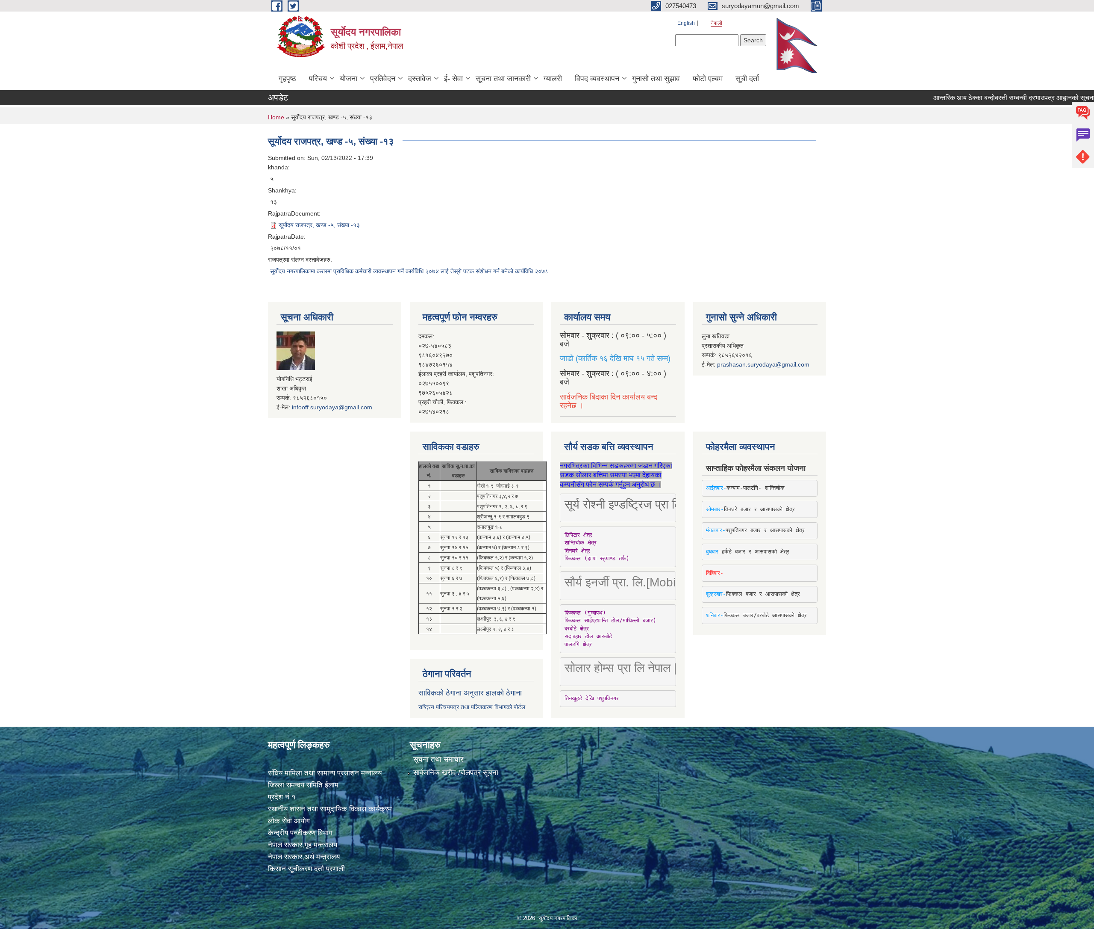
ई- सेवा (453, 78)
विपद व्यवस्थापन (597, 78)
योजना (348, 78)
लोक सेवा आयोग (289, 821)
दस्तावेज (419, 78)
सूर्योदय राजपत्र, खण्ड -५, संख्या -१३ (319, 225)
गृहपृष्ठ (287, 78)
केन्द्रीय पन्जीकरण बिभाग (300, 833)
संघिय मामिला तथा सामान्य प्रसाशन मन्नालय (325, 773)
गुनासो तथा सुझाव (656, 78)
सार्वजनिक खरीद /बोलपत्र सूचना (455, 773)
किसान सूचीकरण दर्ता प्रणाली (306, 869)
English (686, 23)
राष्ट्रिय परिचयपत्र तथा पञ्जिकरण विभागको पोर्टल (471, 707)
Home (276, 117)
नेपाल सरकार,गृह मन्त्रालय (302, 845)
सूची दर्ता (747, 78)
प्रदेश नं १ (282, 797)
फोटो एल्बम (708, 78)
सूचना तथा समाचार (438, 759)
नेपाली (716, 23)
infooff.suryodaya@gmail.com (332, 407)
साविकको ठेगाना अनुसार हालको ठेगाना (470, 693)
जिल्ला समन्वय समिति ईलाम (303, 785)
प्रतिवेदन (382, 78)
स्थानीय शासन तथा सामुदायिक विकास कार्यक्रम (330, 809)
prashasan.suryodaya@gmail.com (763, 364)
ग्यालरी (553, 78)
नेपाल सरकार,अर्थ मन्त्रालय (304, 857)
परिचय (318, 78)
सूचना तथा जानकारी (503, 78)
